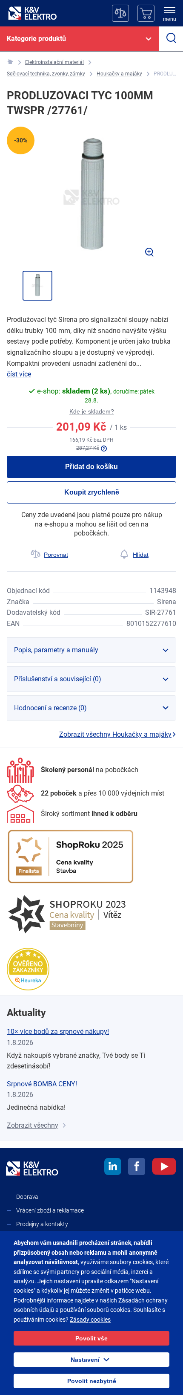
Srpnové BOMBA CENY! (42, 1084)
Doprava (27, 1196)
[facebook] (136, 1168)
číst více (19, 374)
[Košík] (145, 13)
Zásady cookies (90, 1319)
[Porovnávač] (120, 13)
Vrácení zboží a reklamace (50, 1210)
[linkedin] (112, 1168)
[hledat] (171, 39)
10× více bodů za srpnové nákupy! (58, 1031)
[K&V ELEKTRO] (32, 13)
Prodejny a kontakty (42, 1224)
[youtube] (164, 1168)
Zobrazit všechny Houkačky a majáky (115, 734)
